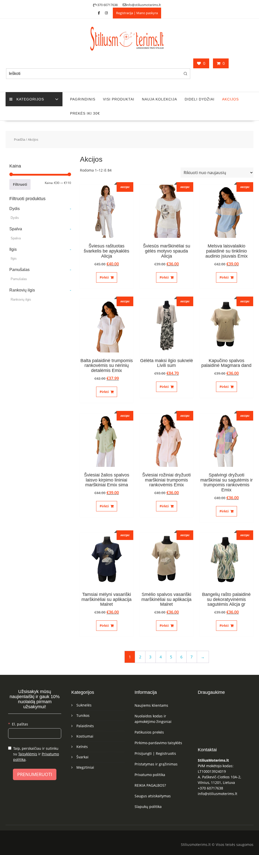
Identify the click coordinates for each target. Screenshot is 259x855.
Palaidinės (85, 725)
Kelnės (82, 746)
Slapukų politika (148, 806)
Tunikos (83, 715)
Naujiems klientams (151, 705)
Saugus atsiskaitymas (153, 796)
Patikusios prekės (149, 732)
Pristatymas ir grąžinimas (156, 764)
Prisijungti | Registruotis (155, 753)
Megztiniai (85, 767)
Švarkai (82, 757)
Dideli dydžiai (199, 99)
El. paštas (20, 724)
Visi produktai (118, 99)
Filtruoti (20, 184)
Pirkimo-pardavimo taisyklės (158, 742)
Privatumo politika (150, 774)
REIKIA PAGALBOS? (150, 785)
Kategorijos (30, 99)
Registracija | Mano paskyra (137, 13)
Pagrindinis (82, 99)
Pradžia (19, 139)
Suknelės (84, 705)
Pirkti (104, 277)
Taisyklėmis (27, 754)
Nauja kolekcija (159, 99)
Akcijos (230, 99)
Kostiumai (84, 736)
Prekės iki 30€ (85, 113)
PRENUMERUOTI (34, 774)
